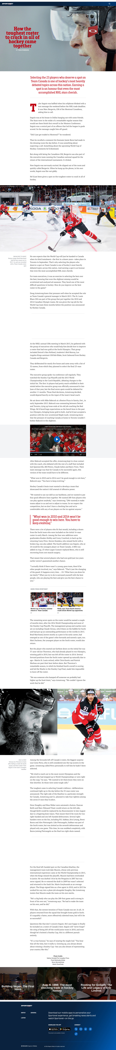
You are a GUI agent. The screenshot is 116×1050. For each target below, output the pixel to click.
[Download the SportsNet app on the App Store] (53, 1029)
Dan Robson (23, 50)
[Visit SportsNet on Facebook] (85, 1029)
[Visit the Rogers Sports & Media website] (29, 1046)
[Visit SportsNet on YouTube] (81, 1029)
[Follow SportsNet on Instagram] (90, 1029)
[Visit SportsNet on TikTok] (76, 1034)
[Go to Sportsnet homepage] (7, 4)
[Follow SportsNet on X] (76, 1029)
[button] (109, 4)
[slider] (58, 452)
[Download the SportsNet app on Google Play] (65, 1029)
